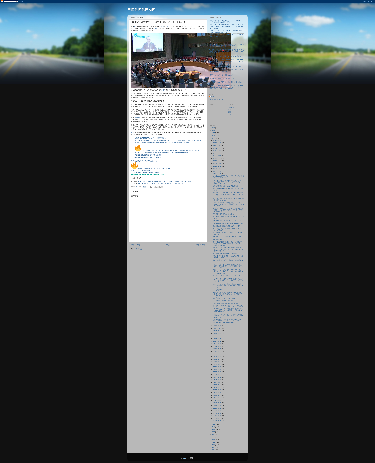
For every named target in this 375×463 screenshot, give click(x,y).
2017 (213, 434)
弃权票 (167, 183)
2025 (213, 130)
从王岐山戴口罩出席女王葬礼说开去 (224, 300)
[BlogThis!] (156, 187)
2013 (213, 445)
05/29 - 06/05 (217, 367)
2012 (213, 447)
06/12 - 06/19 (217, 362)
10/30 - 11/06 (217, 161)
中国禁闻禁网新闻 (141, 9)
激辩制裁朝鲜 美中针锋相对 (148, 157)
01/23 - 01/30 (217, 413)
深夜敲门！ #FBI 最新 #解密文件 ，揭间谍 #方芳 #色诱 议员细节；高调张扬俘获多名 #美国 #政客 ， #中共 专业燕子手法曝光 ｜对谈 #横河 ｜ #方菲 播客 (226, 87)
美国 (132, 132)
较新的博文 (135, 245)
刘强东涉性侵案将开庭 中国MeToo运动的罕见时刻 (228, 223)
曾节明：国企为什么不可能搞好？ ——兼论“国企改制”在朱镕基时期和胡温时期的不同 (226, 31)
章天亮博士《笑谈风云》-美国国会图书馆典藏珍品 (228, 306)
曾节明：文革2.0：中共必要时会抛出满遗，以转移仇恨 (226, 24)
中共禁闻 (188, 181)
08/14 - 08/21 (217, 338)
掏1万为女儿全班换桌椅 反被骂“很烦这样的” (226, 303)
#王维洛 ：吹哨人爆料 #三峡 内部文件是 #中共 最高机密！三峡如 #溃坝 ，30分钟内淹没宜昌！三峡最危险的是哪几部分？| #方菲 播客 (226, 51)
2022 (213, 138)
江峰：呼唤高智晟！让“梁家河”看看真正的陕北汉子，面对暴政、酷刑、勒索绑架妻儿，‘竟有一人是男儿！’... (228, 285)
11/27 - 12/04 (217, 150)
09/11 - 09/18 (217, 328)
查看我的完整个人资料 (216, 99)
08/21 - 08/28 (217, 336)
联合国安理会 (179, 183)
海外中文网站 (232, 109)
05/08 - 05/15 (217, 374)
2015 (213, 439)
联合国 (155, 28)
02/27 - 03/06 (217, 400)
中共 (194, 26)
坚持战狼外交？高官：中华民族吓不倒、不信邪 (227, 221)
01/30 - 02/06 (217, 410)
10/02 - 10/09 (217, 171)
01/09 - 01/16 (217, 418)
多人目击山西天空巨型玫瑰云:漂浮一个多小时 (227, 226)
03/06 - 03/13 (217, 397)
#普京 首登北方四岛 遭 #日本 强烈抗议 (221, 75)
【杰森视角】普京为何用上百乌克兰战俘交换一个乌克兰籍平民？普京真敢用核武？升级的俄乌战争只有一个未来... (228, 310)
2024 (213, 133)
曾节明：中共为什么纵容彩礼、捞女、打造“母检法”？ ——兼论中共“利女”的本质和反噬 (225, 21)
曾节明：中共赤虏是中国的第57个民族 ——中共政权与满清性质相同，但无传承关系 (226, 35)
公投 (153, 183)
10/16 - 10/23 (217, 166)
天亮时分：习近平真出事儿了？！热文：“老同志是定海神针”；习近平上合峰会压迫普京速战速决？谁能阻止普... (228, 316)
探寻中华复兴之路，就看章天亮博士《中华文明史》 (155, 168)
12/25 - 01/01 (217, 140)
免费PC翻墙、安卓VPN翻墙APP (141, 170)
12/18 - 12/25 (217, 143)
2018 (213, 432)
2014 (213, 442)
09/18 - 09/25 (217, 326)
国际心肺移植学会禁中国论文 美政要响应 (225, 186)
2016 (213, 437)
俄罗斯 (162, 26)
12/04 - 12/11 (217, 148)
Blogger (185, 458)
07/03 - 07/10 (217, 354)
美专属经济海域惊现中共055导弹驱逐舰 (225, 253)
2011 (213, 450)
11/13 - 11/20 (217, 156)
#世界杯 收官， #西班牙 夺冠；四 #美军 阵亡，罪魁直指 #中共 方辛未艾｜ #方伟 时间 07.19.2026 (226, 45)
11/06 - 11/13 (217, 158)
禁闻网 (230, 112)
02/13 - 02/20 (217, 405)
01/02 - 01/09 (217, 421)
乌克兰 (169, 26)
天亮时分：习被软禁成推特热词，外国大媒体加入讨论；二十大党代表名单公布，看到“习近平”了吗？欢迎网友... (228, 294)
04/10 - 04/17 (217, 385)
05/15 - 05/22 (217, 372)
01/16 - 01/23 (217, 416)
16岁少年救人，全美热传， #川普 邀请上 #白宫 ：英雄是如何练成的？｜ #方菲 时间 (226, 70)
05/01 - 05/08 (217, 377)
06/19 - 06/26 (217, 359)
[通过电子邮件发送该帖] (151, 187)
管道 (162, 90)
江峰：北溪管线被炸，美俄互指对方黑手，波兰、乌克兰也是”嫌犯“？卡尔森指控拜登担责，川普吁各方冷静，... (228, 204)
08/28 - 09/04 (217, 333)
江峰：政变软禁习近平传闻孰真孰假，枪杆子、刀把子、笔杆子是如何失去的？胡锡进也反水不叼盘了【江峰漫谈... (228, 266)
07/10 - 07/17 (217, 351)
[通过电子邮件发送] (155, 187)
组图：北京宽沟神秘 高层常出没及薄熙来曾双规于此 (225, 56)
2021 (213, 424)
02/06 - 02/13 (217, 408)
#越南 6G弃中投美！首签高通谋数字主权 (221, 78)
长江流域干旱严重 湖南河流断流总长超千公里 (227, 276)
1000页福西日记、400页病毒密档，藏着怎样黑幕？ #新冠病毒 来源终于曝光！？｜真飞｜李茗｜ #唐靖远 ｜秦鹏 (226, 61)
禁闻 (212, 96)
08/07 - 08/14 (217, 341)
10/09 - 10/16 (217, 168)
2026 (213, 128)
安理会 (137, 117)
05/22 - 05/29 (217, 369)
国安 (135, 26)
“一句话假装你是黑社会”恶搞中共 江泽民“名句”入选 (225, 66)
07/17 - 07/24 (217, 349)
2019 (213, 429)
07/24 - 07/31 (217, 346)
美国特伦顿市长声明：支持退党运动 (224, 298)
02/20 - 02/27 (217, 403)
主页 (168, 245)
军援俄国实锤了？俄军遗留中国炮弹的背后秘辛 (227, 320)
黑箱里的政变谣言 (218, 239)
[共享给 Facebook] (160, 187)
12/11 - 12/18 (217, 145)
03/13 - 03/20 (217, 395)
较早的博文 (200, 245)
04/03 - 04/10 (217, 387)
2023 (213, 135)
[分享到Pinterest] (162, 187)
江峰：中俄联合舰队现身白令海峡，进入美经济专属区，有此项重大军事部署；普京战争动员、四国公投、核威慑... (228, 243)
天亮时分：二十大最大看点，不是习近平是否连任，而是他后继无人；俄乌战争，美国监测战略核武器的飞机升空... (228, 271)
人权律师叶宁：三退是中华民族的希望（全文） (227, 237)
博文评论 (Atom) (140, 249)
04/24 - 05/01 (217, 379)
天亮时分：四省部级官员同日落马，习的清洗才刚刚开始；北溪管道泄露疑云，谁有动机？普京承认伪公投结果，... (228, 210)
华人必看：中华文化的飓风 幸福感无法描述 (145, 172)
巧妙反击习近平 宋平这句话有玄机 (223, 214)
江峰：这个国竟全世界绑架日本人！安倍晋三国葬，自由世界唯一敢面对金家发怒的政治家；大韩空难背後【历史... (228, 181)
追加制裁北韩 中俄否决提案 (148, 155)
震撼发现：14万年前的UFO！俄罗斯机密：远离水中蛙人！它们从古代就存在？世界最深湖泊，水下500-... (228, 194)
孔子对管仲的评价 (218, 290)
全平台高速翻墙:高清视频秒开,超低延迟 (144, 161)
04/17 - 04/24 (217, 382)
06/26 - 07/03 (217, 356)
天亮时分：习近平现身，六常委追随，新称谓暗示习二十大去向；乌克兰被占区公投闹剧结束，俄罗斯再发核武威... (228, 249)
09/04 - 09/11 (217, 331)
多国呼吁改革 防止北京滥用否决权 (150, 138)
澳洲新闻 (231, 107)
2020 (213, 427)
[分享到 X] (158, 187)
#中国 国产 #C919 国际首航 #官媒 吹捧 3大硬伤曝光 (225, 82)
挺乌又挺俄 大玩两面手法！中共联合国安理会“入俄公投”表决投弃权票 (161, 181)
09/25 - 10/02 (217, 174)
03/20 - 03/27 (217, 392)
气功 (229, 114)
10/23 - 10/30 (217, 163)
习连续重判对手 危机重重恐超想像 (223, 322)
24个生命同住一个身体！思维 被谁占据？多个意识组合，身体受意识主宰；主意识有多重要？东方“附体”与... (228, 280)
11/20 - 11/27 (217, 153)
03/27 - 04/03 (217, 390)
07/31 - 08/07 (217, 344)
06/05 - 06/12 (217, 364)
